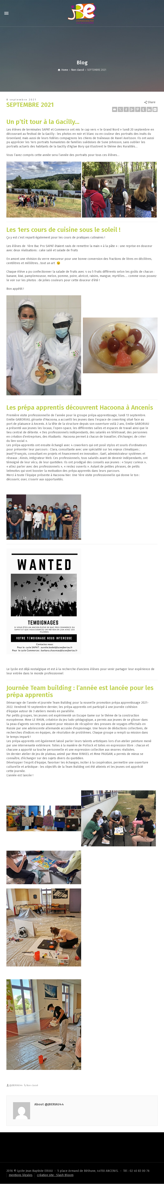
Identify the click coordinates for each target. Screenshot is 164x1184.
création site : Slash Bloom (55, 1175)
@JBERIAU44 (15, 1085)
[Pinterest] (137, 109)
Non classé (32, 1085)
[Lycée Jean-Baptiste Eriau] (82, 13)
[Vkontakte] (155, 109)
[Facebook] (126, 109)
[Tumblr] (143, 109)
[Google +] (132, 109)
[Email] (114, 109)
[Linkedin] (149, 109)
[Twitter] (120, 109)
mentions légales (20, 1175)
